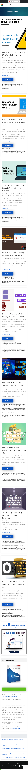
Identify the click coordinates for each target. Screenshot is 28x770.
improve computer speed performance (13, 542)
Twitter (22, 766)
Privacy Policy (14, 696)
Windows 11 (9, 87)
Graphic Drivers (8, 84)
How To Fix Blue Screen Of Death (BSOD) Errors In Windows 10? (14, 450)
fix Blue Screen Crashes (10, 474)
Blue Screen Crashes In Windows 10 (17, 472)
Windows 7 (14, 87)
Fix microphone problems (14, 342)
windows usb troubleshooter (7, 613)
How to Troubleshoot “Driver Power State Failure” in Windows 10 (13, 122)
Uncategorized (22, 85)
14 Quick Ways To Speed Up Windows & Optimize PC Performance (12, 515)
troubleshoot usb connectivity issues (9, 609)
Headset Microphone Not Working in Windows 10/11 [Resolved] (13, 745)
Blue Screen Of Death (6, 473)
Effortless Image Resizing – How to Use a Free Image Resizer (13, 740)
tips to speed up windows (18, 545)
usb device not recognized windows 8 (14, 610)
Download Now (14, 689)
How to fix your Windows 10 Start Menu (17, 404)
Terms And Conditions (13, 765)
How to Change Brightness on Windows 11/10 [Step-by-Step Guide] (14, 754)
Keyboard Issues (20, 84)
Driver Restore (5, 704)
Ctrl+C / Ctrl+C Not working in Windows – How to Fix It (13, 757)
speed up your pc (9, 545)
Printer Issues (16, 85)
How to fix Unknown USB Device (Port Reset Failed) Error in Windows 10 (13, 55)
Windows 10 (4, 87)
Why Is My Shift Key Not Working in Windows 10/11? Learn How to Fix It (13, 749)
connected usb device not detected (18, 608)
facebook (19, 766)
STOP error (17, 474)
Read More (8, 79)
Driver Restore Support (15, 728)
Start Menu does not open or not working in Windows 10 (13, 405)
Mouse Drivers (5, 85)
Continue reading (6, 75)
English (12, 1)
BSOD (5, 474)
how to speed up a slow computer (8, 541)
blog (4, 84)
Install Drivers (13, 84)
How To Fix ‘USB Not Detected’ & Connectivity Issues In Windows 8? (14, 584)
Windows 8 (19, 87)
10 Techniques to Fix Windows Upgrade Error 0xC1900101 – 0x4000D (13, 188)
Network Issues (11, 85)
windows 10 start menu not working (12, 409)
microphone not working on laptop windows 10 (16, 344)
